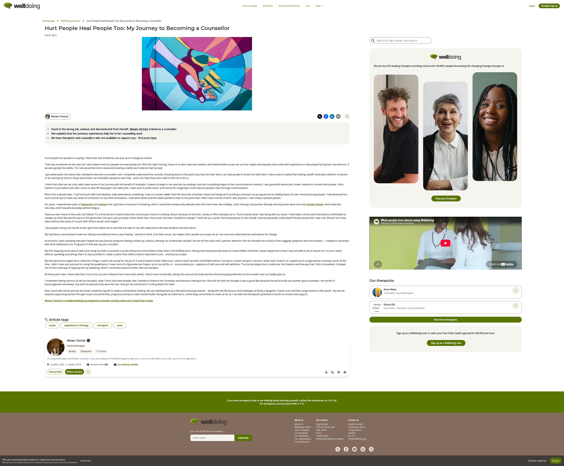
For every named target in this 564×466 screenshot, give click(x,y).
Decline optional (537, 460)
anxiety (103, 204)
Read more (85, 460)
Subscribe (243, 437)
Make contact (74, 371)
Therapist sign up (549, 5)
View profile (55, 371)
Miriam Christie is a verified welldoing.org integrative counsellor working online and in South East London (99, 300)
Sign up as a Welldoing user (446, 343)
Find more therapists (445, 319)
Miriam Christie (139, 129)
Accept (555, 460)
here (154, 138)
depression (87, 204)
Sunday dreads (315, 204)
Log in (532, 5)
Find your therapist (446, 198)
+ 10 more (101, 351)
